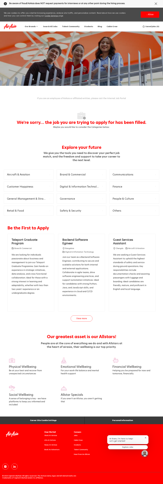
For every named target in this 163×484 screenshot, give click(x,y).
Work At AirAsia (50, 435)
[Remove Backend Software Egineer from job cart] (63, 304)
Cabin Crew (112, 26)
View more (81, 318)
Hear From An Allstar (82, 454)
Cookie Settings (51, 16)
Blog (100, 26)
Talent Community (71, 26)
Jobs (76, 435)
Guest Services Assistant (123, 241)
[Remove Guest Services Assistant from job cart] (114, 304)
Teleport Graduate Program (24, 241)
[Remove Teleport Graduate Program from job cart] (13, 304)
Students (88, 26)
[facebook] (5, 467)
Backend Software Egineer (75, 241)
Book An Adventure (51, 449)
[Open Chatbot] (144, 453)
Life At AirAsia (50, 440)
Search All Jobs (50, 26)
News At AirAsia (50, 445)
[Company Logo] (10, 26)
